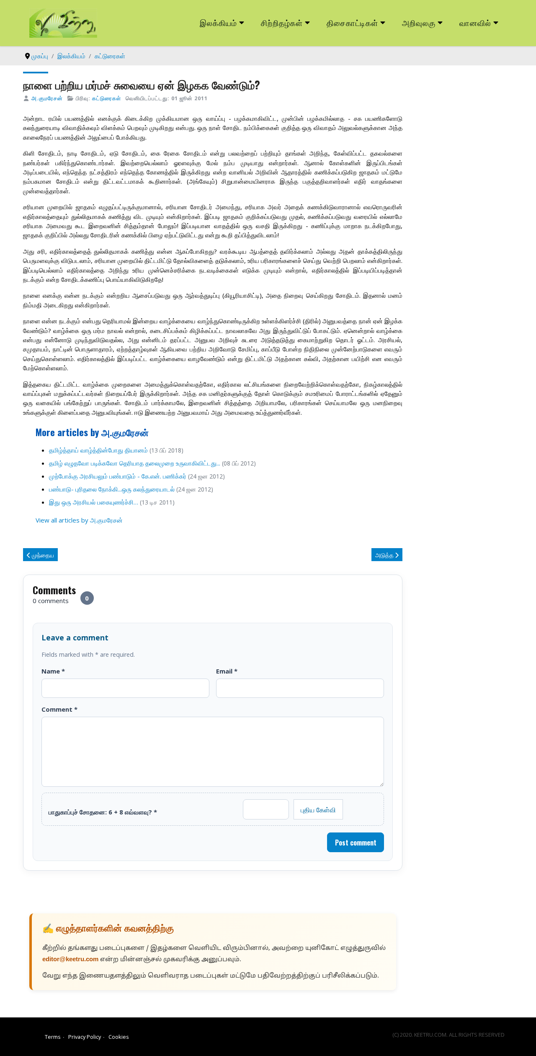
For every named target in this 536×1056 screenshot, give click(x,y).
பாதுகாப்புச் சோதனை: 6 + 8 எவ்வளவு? (103, 812)
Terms (53, 1036)
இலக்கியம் (218, 22)
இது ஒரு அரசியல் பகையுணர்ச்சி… (93, 502)
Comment (59, 709)
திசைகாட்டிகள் (353, 22)
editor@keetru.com (70, 960)
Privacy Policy (84, 1036)
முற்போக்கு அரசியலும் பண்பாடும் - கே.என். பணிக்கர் (117, 476)
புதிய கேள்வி (318, 809)
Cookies (118, 1036)
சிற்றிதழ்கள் (282, 22)
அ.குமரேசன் (47, 98)
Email (226, 671)
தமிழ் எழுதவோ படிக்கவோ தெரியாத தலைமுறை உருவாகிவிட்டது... (134, 463)
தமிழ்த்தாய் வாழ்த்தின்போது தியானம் (99, 450)
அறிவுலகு (419, 22)
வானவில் (475, 22)
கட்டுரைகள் (106, 98)
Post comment (355, 843)
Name (53, 671)
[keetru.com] (63, 22)
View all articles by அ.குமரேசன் (79, 520)
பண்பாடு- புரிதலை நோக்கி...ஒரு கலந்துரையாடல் (112, 489)
